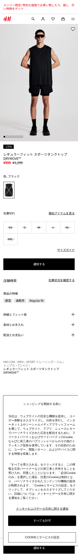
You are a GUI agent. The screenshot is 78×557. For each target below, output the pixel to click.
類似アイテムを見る (62, 213)
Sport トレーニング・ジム (44, 362)
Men (20, 362)
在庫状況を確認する (61, 280)
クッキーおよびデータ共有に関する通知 (42, 508)
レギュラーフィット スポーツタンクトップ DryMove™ (31, 370)
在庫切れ (9, 213)
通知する (39, 264)
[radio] (9, 190)
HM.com (9, 362)
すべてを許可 (42, 520)
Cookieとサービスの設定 (42, 537)
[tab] (4, 137)
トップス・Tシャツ (15, 365)
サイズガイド (66, 250)
